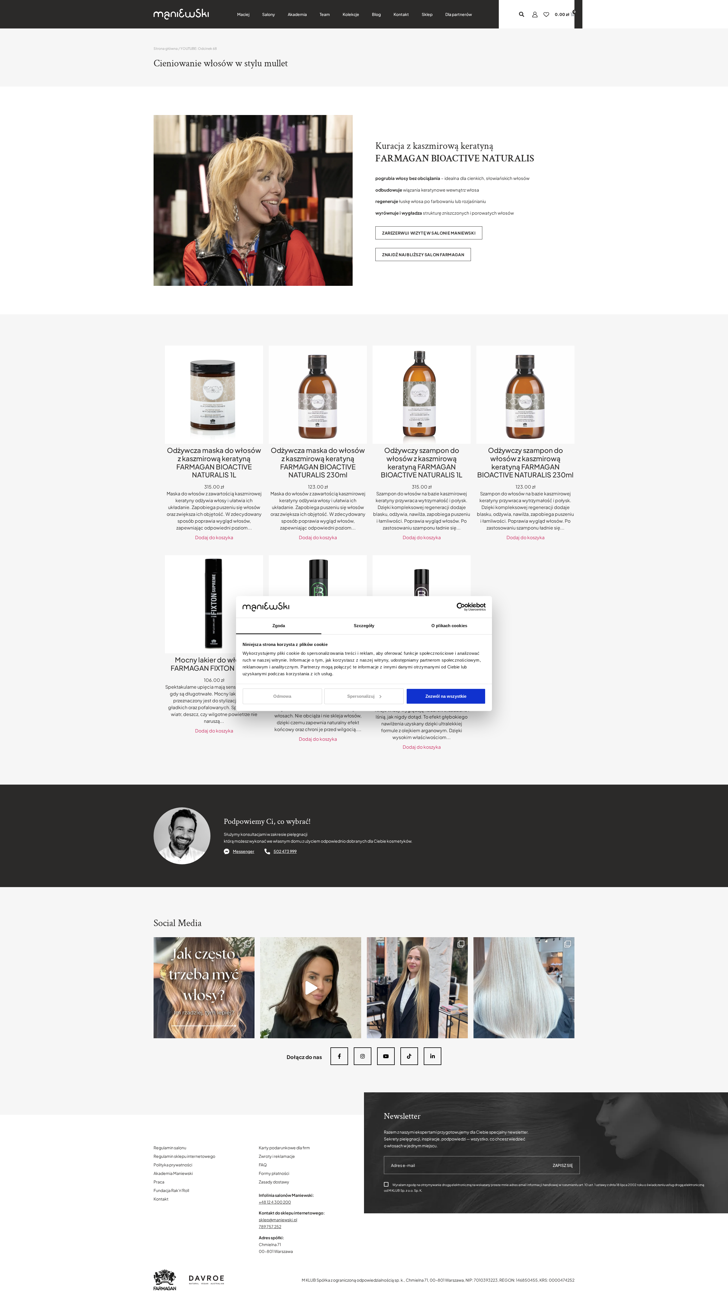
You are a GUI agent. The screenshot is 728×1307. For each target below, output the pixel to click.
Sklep (427, 14)
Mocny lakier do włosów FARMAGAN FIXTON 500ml (214, 663)
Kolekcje (351, 14)
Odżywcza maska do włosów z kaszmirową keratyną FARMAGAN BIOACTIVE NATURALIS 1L (214, 462)
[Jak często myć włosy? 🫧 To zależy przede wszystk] (204, 987)
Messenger (243, 851)
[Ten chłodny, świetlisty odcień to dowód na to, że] (523, 987)
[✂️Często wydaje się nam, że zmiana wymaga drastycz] (310, 987)
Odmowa (282, 696)
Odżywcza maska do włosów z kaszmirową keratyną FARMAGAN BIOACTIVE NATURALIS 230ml (318, 462)
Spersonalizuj (361, 696)
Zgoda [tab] (278, 625)
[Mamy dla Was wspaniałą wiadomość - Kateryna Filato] (417, 987)
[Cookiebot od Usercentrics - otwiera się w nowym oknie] (461, 607)
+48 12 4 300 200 (275, 1202)
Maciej (243, 14)
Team (325, 14)
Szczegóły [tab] (364, 625)
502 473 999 (285, 851)
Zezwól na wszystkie (445, 696)
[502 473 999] (267, 851)
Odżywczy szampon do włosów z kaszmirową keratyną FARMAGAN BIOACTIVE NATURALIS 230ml (525, 462)
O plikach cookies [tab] (449, 625)
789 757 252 (270, 1226)
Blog (376, 14)
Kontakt (401, 14)
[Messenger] (226, 851)
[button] (521, 14)
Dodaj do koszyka (214, 537)
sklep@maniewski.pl (278, 1219)
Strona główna (166, 48)
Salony (268, 14)
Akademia (297, 14)
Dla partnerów (458, 14)
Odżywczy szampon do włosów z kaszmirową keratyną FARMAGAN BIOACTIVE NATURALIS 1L (421, 462)
